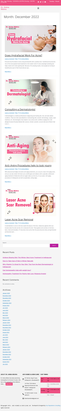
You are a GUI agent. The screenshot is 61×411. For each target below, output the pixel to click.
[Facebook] (38, 2)
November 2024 (7, 298)
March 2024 (6, 317)
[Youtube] (45, 2)
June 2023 (5, 337)
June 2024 (5, 310)
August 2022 (6, 361)
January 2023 (6, 349)
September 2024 (7, 303)
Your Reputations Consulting (53, 405)
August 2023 (6, 332)
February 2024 (6, 320)
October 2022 (6, 357)
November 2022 (7, 354)
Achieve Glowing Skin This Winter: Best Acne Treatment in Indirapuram (27, 257)
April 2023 (5, 342)
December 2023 (7, 325)
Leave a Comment (9, 58)
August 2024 (6, 305)
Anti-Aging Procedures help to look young (28, 165)
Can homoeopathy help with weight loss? (17, 270)
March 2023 (6, 344)
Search (4, 242)
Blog (16, 58)
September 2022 (7, 359)
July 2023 (5, 335)
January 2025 (6, 293)
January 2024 (6, 322)
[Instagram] (43, 2)
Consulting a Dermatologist (20, 109)
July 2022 (5, 364)
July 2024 (5, 308)
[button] (38, 8)
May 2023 (5, 339)
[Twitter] (40, 2)
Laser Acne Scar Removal (19, 219)
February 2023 (6, 347)
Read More (9, 384)
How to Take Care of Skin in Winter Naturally (18, 261)
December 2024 (7, 295)
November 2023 (7, 327)
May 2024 (5, 312)
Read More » (8, 71)
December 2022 (7, 352)
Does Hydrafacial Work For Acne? (23, 55)
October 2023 (6, 330)
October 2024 (6, 300)
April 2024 (5, 315)
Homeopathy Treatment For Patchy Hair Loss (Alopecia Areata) (24, 274)
